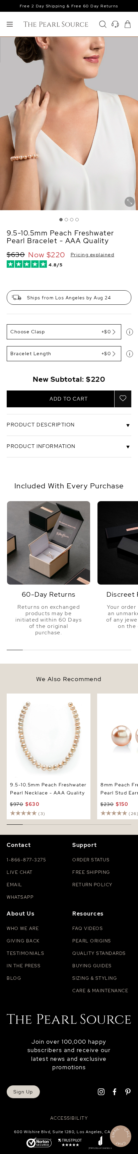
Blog (14, 978)
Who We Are (23, 928)
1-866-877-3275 (26, 860)
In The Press (24, 966)
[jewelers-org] (100, 1143)
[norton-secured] (39, 1143)
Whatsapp (20, 897)
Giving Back (23, 941)
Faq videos (87, 928)
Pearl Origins (91, 941)
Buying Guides (92, 966)
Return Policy (92, 885)
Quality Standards (99, 953)
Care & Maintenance (100, 991)
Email (14, 885)
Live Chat (20, 872)
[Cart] (127, 24)
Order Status (91, 860)
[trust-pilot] (70, 1143)
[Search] (103, 24)
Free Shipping (91, 872)
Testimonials (25, 953)
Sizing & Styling (94, 978)
